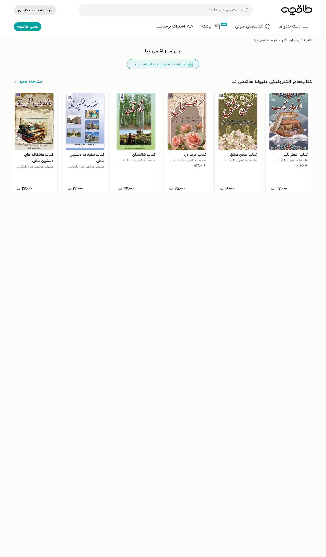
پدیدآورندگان (290, 40)
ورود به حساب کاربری (35, 10)
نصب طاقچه (28, 27)
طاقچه (307, 40)
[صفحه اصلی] (296, 10)
